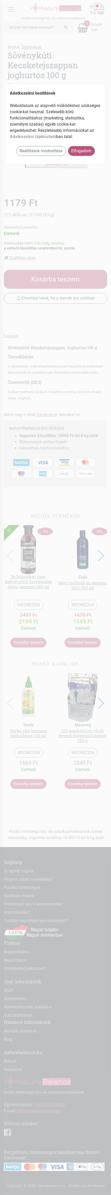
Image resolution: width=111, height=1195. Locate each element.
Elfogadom (81, 150)
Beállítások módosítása (41, 150)
